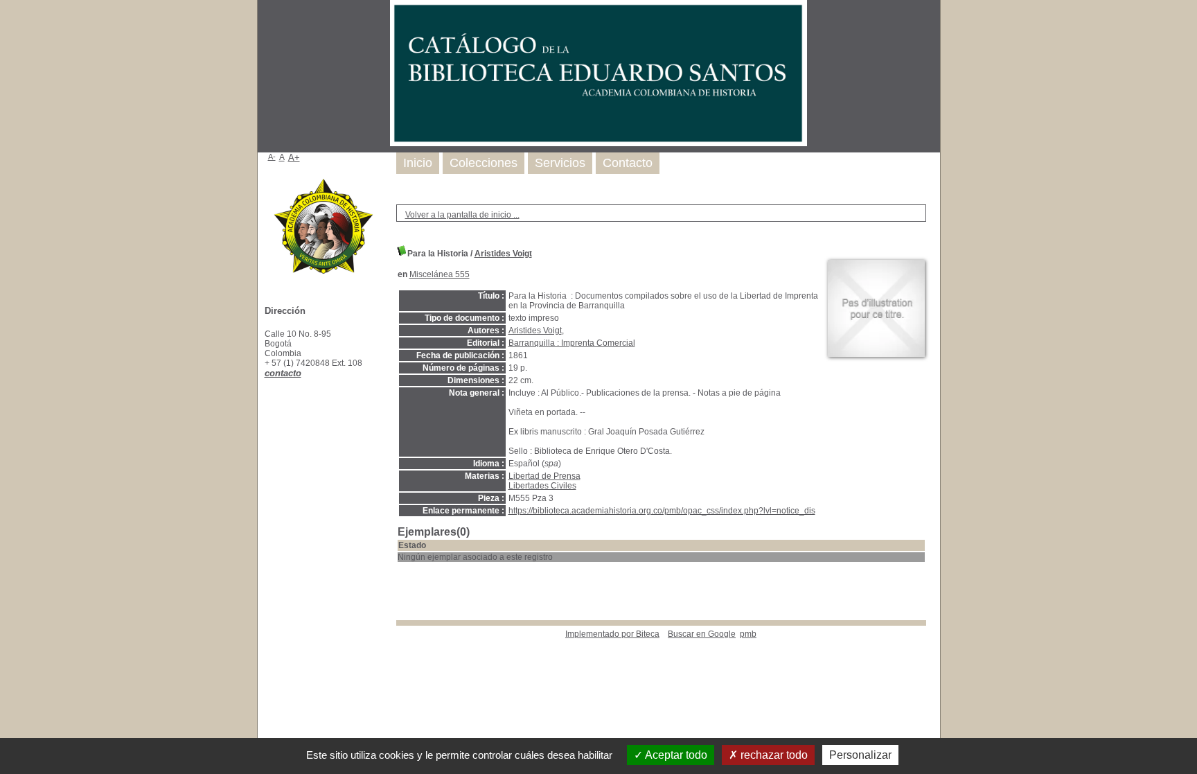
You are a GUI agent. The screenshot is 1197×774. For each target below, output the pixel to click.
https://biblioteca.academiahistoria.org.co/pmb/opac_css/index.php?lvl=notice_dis (661, 511)
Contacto (628, 163)
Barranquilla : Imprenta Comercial (571, 343)
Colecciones (483, 163)
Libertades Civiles (542, 486)
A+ (294, 157)
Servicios (560, 163)
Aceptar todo (675, 755)
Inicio (417, 163)
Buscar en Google (702, 634)
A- (272, 156)
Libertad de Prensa (544, 476)
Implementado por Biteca (612, 634)
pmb (748, 634)
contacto (283, 373)
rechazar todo (773, 755)
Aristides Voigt (503, 253)
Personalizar (860, 755)
